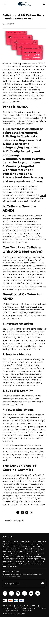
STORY (18, 606)
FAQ (15, 608)
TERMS (43, 608)
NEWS (34, 606)
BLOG (26, 606)
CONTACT (7, 608)
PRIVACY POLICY (12, 611)
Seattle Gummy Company (16, 613)
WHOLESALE (8, 606)
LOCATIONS (27, 611)
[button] (5, 4)
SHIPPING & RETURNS (28, 608)
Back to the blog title (15, 521)
